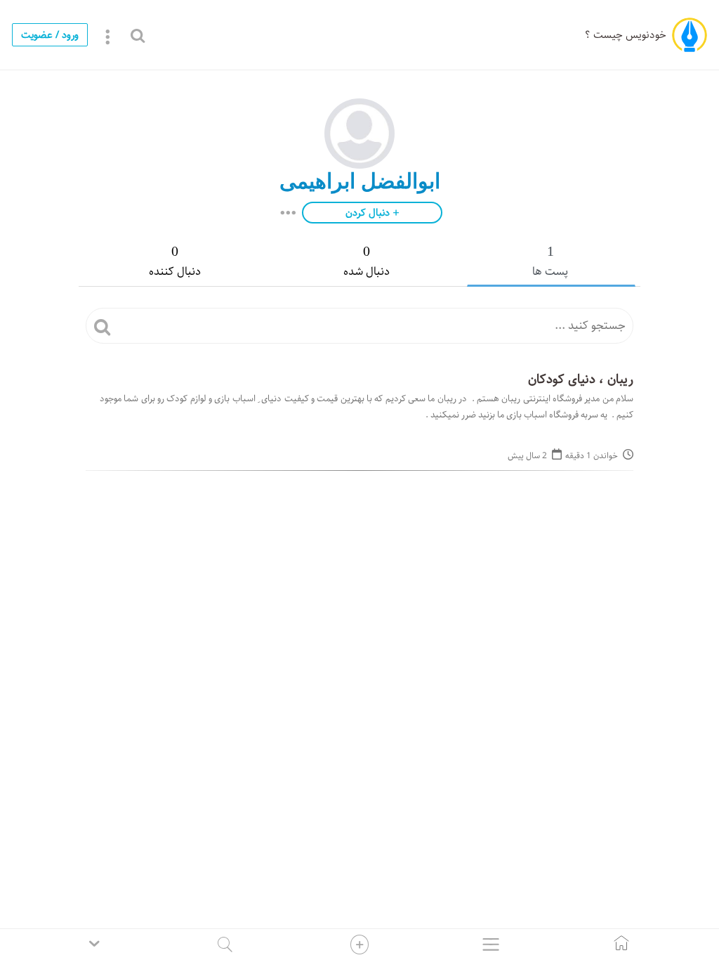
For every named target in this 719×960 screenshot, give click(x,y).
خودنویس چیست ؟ (625, 35)
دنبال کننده (175, 262)
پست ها (550, 262)
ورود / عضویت (50, 35)
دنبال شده (366, 262)
